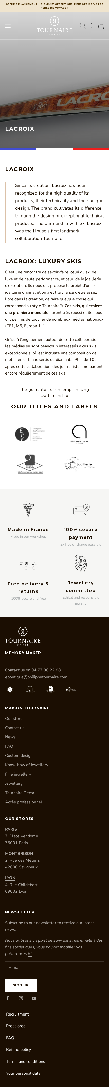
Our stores (15, 718)
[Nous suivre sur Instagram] (20, 998)
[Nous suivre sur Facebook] (7, 998)
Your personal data (23, 1073)
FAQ (9, 746)
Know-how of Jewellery (26, 765)
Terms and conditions (25, 1062)
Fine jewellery (18, 774)
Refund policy (18, 1050)
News (10, 737)
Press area (15, 1026)
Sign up (21, 985)
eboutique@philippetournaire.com (36, 677)
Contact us (14, 728)
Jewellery (14, 783)
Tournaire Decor (19, 793)
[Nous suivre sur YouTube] (34, 998)
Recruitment (17, 1014)
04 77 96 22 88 (46, 670)
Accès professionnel (23, 802)
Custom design (19, 755)
